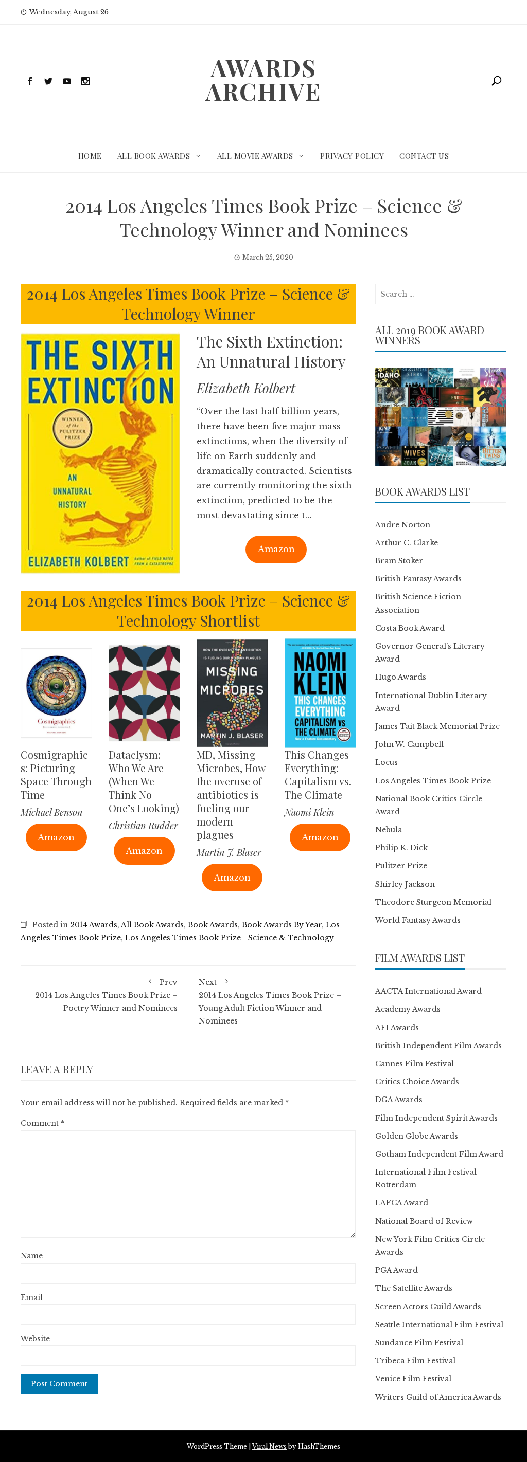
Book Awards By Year (282, 924)
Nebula (388, 829)
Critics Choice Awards (417, 1081)
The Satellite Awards (413, 1288)
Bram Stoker (399, 560)
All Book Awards (153, 156)
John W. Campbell (409, 744)
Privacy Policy (352, 156)
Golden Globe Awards (416, 1136)
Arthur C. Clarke (406, 542)
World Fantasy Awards (418, 920)
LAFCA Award (401, 1203)
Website (35, 1338)
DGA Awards (399, 1099)
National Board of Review (424, 1221)
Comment (42, 1123)
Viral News (269, 1446)
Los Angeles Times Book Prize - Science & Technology (229, 937)
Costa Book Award (410, 628)
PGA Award (396, 1270)
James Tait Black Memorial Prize (437, 726)
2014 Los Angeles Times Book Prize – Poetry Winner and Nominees (106, 995)
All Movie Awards (255, 156)
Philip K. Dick (401, 847)
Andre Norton (402, 524)
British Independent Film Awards (438, 1045)
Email (32, 1297)
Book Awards (213, 924)
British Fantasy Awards (418, 578)
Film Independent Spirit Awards (436, 1118)
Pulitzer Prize (401, 865)
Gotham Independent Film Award (439, 1154)
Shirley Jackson (405, 884)
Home (90, 156)
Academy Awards (408, 1009)
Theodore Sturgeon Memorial (433, 902)
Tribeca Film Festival (415, 1360)
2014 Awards (93, 924)
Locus (386, 762)
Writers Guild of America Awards (438, 1397)
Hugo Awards (400, 677)
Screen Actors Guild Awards (428, 1306)
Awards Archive (263, 79)
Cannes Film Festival (414, 1063)
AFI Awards (397, 1027)
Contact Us (424, 156)
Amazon (276, 549)
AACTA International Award (428, 991)
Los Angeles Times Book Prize (433, 780)
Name (32, 1255)
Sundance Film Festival (419, 1342)
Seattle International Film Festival (439, 1324)
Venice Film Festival (413, 1378)
